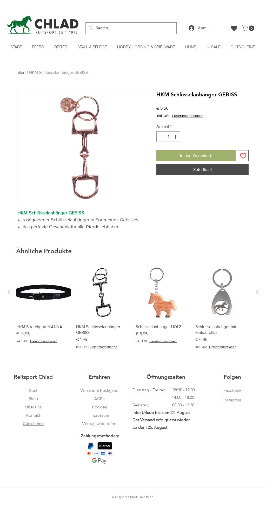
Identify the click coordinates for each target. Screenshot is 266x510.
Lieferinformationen (187, 116)
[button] (249, 28)
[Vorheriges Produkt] (9, 292)
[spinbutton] (168, 137)
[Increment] (175, 137)
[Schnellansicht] (43, 292)
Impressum (99, 415)
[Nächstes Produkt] (257, 292)
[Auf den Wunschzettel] (243, 155)
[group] (133, 307)
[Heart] (234, 28)
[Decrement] (160, 137)
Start (21, 72)
